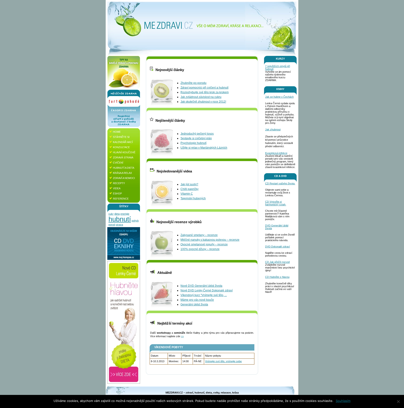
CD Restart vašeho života (280, 183)
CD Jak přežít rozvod (277, 262)
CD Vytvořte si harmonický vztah (275, 203)
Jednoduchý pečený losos (197, 133)
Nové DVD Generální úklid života (201, 285)
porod (111, 224)
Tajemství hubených (193, 198)
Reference (121, 198)
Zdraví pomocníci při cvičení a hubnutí (204, 87)
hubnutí (119, 219)
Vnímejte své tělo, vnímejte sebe (223, 361)
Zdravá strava (123, 157)
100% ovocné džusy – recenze (200, 249)
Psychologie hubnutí (193, 143)
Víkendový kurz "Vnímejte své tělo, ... (203, 295)
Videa (116, 188)
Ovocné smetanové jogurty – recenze (204, 244)
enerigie (124, 213)
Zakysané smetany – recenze (199, 235)
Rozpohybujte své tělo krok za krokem (204, 92)
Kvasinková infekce (276, 153)
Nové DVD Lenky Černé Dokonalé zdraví (206, 290)
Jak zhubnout (273, 129)
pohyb (135, 220)
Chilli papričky (189, 189)
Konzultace (121, 147)
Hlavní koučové (124, 152)
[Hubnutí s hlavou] (123, 382)
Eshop (117, 193)
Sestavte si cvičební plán (196, 138)
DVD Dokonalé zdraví (277, 246)
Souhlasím (343, 401)
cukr (111, 213)
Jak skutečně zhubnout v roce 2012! (203, 101)
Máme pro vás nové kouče (197, 299)
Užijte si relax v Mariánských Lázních (203, 147)
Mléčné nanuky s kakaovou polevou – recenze (209, 239)
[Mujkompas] (123, 259)
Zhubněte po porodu (193, 83)
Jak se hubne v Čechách (279, 96)
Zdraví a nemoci (124, 178)
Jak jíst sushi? (189, 184)
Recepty (119, 183)
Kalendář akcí (123, 142)
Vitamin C (186, 193)
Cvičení (118, 162)
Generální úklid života (194, 304)
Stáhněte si (121, 137)
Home (117, 131)
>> (182, 336)
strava (119, 224)
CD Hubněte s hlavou (277, 277)
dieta (117, 213)
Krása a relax (122, 173)
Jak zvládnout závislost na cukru (200, 97)
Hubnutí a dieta (123, 167)
